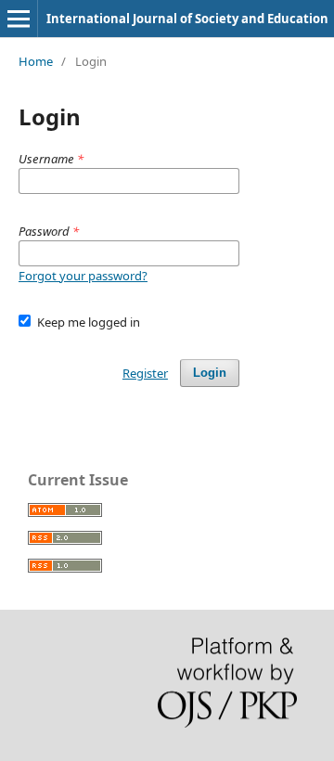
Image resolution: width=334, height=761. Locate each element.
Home (36, 61)
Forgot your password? (83, 275)
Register (145, 373)
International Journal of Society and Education (187, 18)
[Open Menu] (18, 18)
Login (209, 373)
